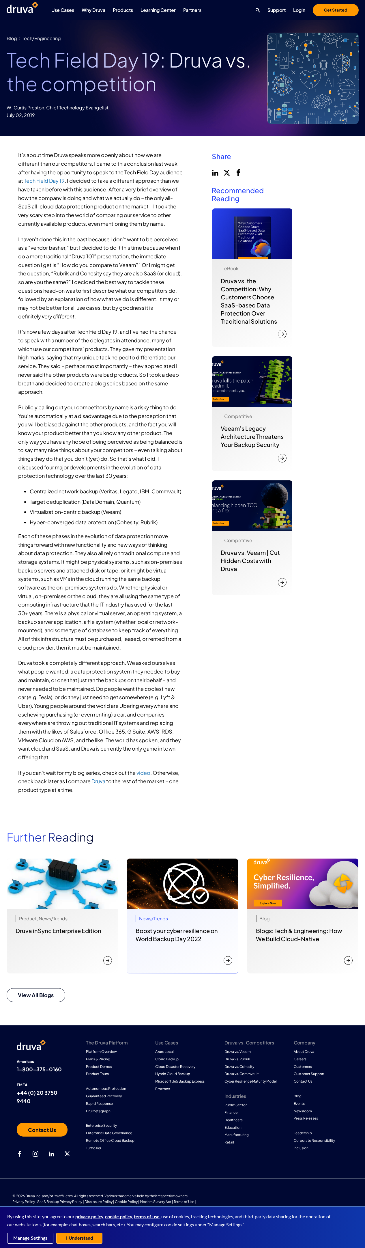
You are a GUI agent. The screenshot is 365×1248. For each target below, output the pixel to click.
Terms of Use (184, 1202)
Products (123, 10)
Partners (192, 10)
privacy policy (89, 1217)
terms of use (147, 1217)
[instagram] (35, 1154)
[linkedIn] (215, 172)
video (143, 772)
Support (276, 10)
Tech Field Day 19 (44, 180)
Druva (98, 781)
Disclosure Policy (99, 1202)
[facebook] (238, 172)
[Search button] (256, 10)
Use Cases (62, 10)
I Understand (79, 1238)
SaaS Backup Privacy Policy (59, 1202)
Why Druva (93, 10)
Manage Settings (30, 1238)
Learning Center (158, 10)
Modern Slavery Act (155, 1202)
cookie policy (118, 1217)
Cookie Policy (126, 1202)
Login (299, 10)
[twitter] (226, 172)
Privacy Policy (23, 1202)
